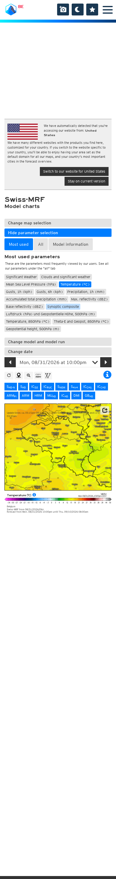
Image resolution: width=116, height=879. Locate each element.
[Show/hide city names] (38, 375)
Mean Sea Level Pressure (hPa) (31, 284)
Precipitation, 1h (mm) (86, 291)
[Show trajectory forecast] (48, 375)
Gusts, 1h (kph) (19, 291)
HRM (38, 395)
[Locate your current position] (19, 375)
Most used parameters (32, 256)
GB (89, 395)
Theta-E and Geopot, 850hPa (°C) (81, 321)
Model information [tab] (70, 244)
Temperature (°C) (75, 284)
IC (34, 386)
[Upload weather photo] (63, 9)
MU (51, 395)
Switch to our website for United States (74, 171)
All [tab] (40, 244)
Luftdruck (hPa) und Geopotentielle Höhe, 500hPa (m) (50, 314)
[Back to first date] (8, 375)
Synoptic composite (63, 306)
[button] (104, 410)
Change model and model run (36, 341)
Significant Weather (21, 277)
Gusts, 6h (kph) (50, 291)
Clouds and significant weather (65, 277)
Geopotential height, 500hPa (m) (32, 329)
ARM (11, 395)
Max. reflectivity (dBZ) (89, 299)
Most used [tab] (19, 244)
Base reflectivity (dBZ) (24, 306)
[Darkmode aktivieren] (78, 9)
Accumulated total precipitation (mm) (36, 299)
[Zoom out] (28, 375)
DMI (76, 395)
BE (21, 6)
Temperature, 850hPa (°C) (28, 321)
